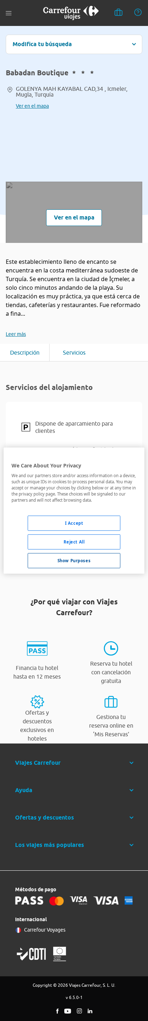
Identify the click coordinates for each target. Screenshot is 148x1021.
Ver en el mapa (32, 106)
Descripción (25, 352)
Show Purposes (74, 560)
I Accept (74, 523)
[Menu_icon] (8, 13)
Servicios (74, 352)
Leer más (16, 334)
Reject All (74, 542)
